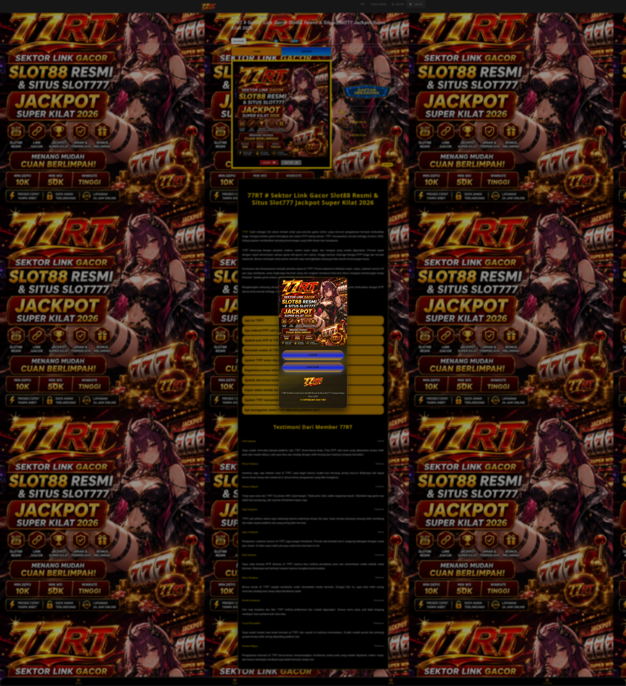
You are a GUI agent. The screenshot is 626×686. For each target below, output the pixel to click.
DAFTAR (313, 367)
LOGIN (313, 355)
